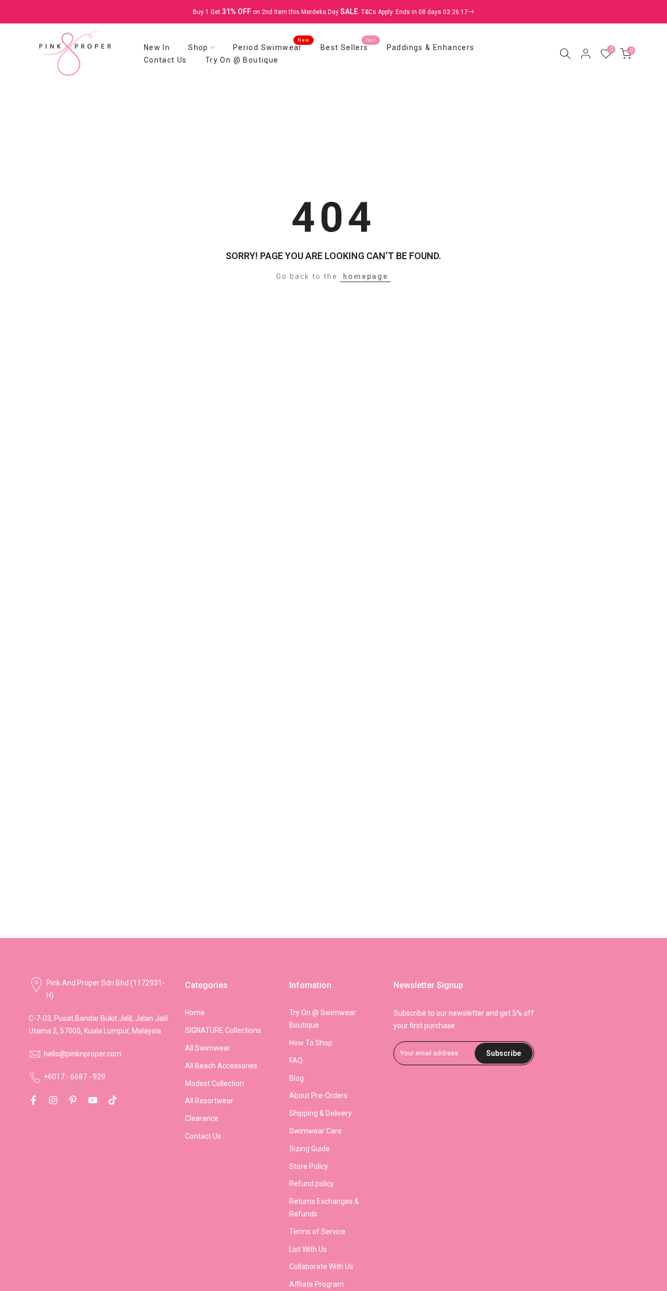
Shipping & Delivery (320, 1113)
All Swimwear (207, 1048)
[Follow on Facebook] (33, 1100)
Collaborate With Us (321, 1266)
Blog (296, 1078)
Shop (198, 47)
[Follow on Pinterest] (73, 1100)
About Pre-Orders (318, 1095)
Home (195, 1012)
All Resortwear (209, 1101)
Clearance (201, 1118)
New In (157, 47)
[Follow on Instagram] (53, 1100)
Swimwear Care (315, 1131)
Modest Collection (214, 1083)
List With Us (308, 1249)
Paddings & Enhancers (431, 47)
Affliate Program (316, 1284)
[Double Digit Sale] (417, 12)
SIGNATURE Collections (223, 1030)
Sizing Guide (309, 1148)
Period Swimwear (271, 46)
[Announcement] (333, 12)
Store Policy (308, 1166)
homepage (365, 276)
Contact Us (165, 60)
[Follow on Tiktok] (112, 1100)
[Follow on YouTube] (92, 1100)
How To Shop (310, 1043)
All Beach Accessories (221, 1066)
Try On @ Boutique (242, 60)
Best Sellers (348, 46)
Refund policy (311, 1183)
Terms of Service (317, 1231)
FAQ (296, 1060)
